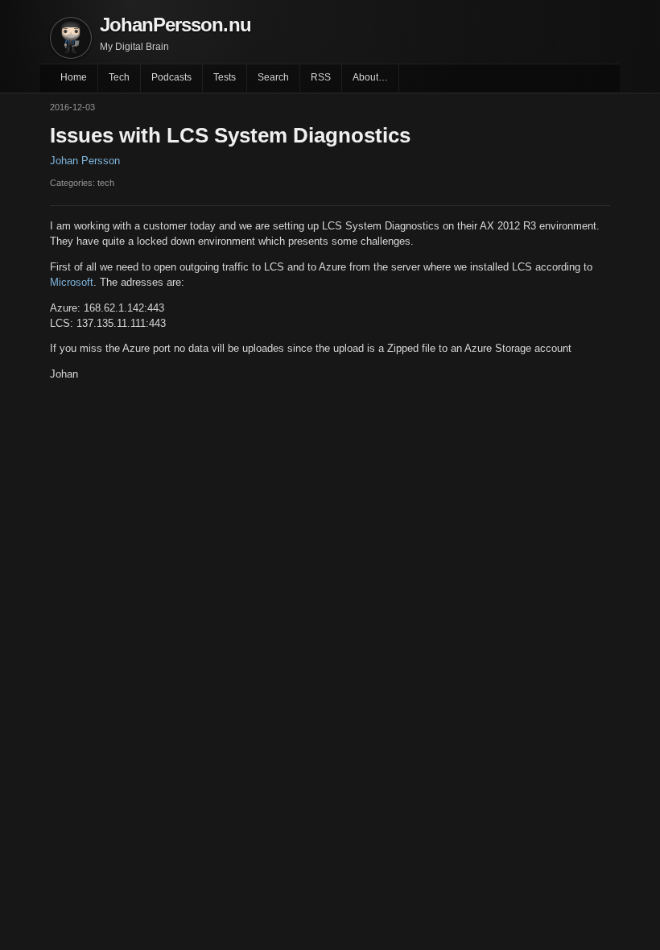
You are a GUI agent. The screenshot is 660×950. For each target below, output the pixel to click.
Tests (224, 77)
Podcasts (171, 77)
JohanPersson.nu (175, 24)
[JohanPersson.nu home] (71, 38)
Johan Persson (85, 161)
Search (273, 77)
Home (73, 77)
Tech (119, 77)
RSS (321, 77)
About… (370, 77)
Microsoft (71, 282)
